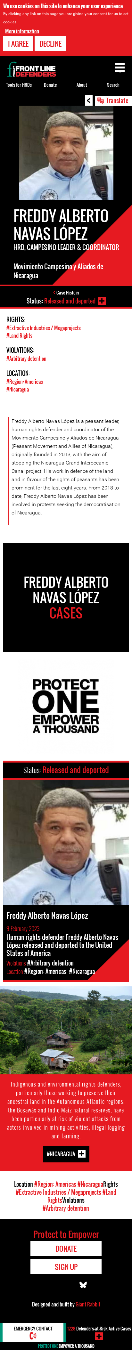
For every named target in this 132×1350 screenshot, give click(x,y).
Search (113, 84)
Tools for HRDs (19, 84)
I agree (18, 43)
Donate (50, 84)
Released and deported (69, 301)
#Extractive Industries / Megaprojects (43, 328)
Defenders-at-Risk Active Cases (99, 1328)
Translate (117, 100)
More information (22, 31)
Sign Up (66, 1267)
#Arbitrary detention (26, 358)
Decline (50, 43)
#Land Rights (19, 335)
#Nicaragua (17, 389)
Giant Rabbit (88, 1304)
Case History (67, 292)
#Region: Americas (24, 381)
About (82, 84)
